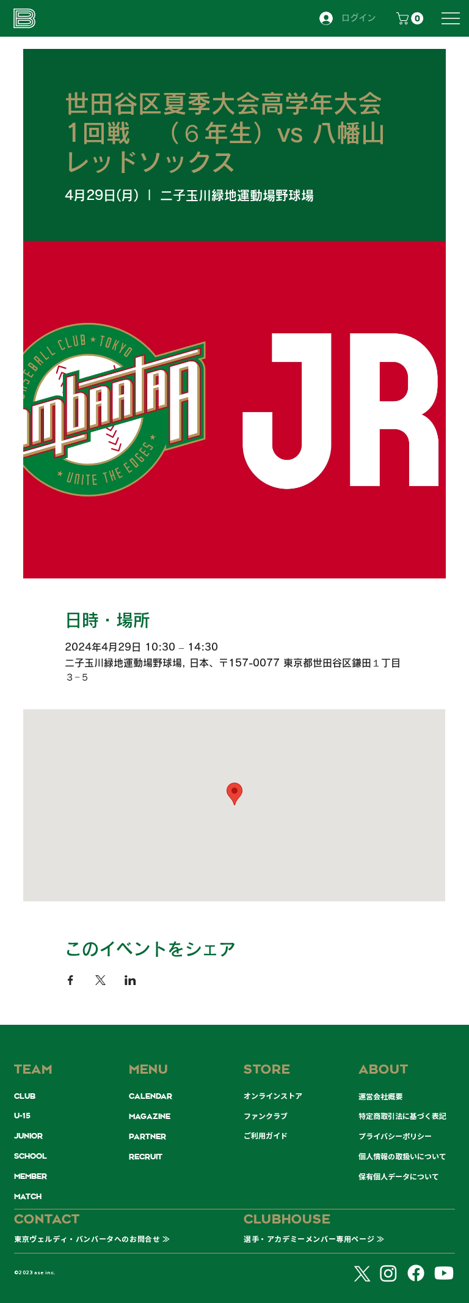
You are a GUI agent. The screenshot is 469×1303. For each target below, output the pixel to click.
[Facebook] (416, 1273)
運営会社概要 (380, 1096)
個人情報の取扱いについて (402, 1156)
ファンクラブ (266, 1116)
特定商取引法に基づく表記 (402, 1116)
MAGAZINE (149, 1116)
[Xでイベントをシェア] (100, 980)
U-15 (22, 1116)
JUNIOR (28, 1136)
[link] (411, 18)
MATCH (28, 1196)
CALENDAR (150, 1096)
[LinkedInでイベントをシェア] (130, 980)
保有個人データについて (398, 1176)
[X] (360, 1273)
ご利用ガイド (266, 1135)
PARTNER (147, 1136)
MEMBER (30, 1176)
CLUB (24, 1096)
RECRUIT (145, 1157)
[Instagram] (388, 1273)
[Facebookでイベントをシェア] (70, 980)
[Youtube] (444, 1273)
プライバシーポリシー (395, 1136)
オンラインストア (273, 1095)
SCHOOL (30, 1156)
